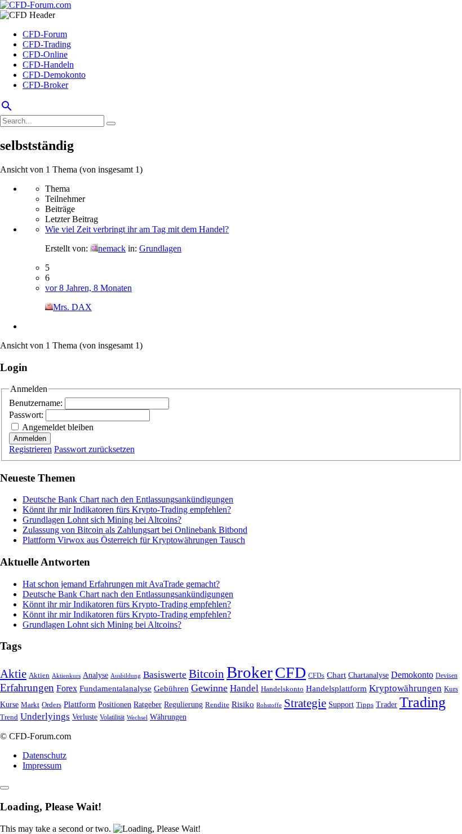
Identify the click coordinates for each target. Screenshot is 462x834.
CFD (290, 672)
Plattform (80, 704)
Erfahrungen (27, 688)
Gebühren (171, 688)
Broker (249, 672)
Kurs (451, 689)
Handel (244, 688)
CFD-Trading (47, 44)
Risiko (243, 704)
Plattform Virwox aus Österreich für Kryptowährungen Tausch (134, 540)
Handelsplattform (336, 688)
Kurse (9, 704)
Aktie (13, 674)
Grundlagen (160, 248)
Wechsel (137, 717)
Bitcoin (206, 674)
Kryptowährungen (405, 688)
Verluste (84, 716)
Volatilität (112, 717)
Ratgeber (148, 704)
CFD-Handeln (48, 64)
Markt (30, 705)
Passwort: (27, 415)
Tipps (365, 704)
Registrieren (30, 449)
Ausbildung (125, 676)
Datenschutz (44, 755)
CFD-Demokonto (54, 75)
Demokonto (412, 674)
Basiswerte (164, 674)
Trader (386, 704)
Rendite (217, 704)
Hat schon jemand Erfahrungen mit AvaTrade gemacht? (121, 584)
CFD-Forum (45, 34)
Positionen (114, 704)
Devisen (446, 675)
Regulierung (183, 704)
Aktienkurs (66, 676)
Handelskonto (282, 689)
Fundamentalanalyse (115, 688)
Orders (51, 704)
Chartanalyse (368, 674)
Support (341, 704)
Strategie (305, 703)
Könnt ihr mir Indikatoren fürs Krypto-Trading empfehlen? (127, 509)
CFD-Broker (45, 85)
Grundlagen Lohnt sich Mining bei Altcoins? (102, 519)
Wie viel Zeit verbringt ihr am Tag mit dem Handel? (137, 229)
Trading (422, 702)
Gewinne (209, 688)
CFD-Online (45, 54)
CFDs (316, 675)
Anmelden (30, 438)
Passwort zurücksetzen (94, 449)
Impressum (42, 765)
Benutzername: (37, 403)
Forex (66, 688)
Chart (336, 674)
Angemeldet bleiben (58, 427)
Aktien (39, 675)
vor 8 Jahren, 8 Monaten (88, 288)
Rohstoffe (269, 704)
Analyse (95, 675)
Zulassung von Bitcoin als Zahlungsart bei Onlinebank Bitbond (135, 530)
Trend (9, 717)
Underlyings (45, 716)
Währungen (168, 717)
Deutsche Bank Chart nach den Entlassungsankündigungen (128, 499)
